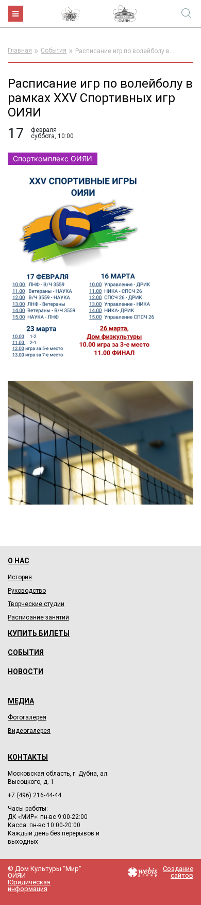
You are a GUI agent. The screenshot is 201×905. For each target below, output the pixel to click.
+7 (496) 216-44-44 (34, 795)
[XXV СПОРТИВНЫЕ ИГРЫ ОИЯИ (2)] (85, 272)
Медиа (21, 701)
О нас (18, 561)
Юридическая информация (29, 885)
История (20, 577)
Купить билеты (39, 633)
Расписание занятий (38, 617)
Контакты (28, 757)
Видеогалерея (29, 730)
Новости (25, 671)
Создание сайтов (178, 872)
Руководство (27, 590)
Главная (20, 50)
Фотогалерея (27, 717)
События (53, 50)
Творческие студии (36, 604)
